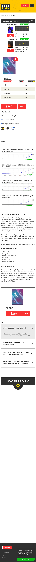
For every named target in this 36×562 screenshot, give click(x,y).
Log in (4, 555)
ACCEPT (25, 559)
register (4, 558)
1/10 (8, 81)
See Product (10, 36)
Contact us (5, 553)
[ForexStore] (5, 7)
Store (25, 5)
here (26, 555)
